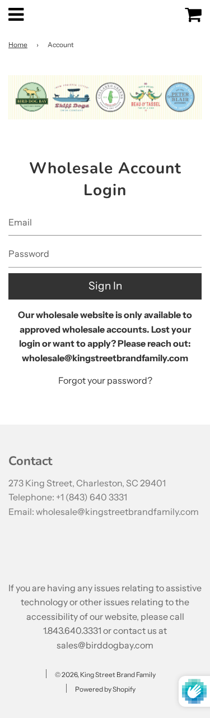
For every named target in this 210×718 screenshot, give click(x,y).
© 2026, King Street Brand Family (105, 674)
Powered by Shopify (105, 689)
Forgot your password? (105, 380)
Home (17, 44)
